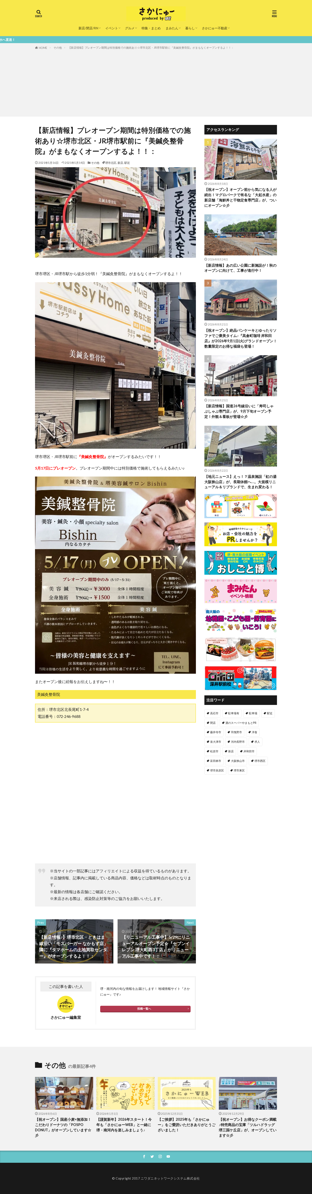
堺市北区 (110, 162)
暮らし (190, 28)
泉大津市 (215, 741)
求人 (257, 741)
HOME (43, 48)
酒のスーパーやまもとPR (240, 722)
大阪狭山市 (238, 761)
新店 (120, 162)
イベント (111, 28)
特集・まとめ (151, 28)
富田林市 (215, 761)
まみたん (172, 28)
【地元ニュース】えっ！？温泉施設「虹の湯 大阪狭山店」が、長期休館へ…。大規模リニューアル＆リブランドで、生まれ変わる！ (240, 481)
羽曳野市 (236, 732)
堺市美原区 (217, 770)
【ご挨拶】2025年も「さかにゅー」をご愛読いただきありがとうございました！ (186, 1124)
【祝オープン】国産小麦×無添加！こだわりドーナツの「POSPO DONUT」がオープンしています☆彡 (63, 1127)
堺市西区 (260, 761)
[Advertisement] (156, 82)
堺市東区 (239, 770)
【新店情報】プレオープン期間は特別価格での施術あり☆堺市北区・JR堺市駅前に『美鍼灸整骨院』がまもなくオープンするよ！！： (151, 47)
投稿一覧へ (144, 1008)
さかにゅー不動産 (214, 28)
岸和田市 (248, 751)
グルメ (130, 28)
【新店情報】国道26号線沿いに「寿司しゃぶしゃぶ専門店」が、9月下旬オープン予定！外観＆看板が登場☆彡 (239, 411)
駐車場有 (233, 713)
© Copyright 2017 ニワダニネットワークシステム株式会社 (156, 1178)
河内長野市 (238, 741)
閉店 (213, 722)
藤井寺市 (215, 732)
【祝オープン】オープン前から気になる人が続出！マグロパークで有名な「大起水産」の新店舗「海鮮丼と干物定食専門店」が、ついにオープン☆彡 (240, 197)
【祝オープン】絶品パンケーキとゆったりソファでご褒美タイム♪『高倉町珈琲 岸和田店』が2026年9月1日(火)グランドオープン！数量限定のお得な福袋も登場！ (240, 338)
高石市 (214, 713)
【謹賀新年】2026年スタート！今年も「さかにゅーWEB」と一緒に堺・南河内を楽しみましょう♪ (124, 1124)
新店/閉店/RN (88, 28)
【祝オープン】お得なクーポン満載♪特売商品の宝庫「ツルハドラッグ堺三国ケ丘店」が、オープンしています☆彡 (248, 1127)
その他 (57, 47)
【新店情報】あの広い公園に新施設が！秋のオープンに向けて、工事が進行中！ (240, 268)
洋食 (254, 732)
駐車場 (253, 713)
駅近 (127, 162)
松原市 (214, 751)
